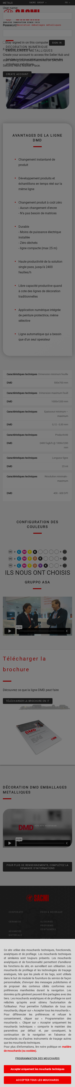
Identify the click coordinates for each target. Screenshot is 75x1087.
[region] (37, 1013)
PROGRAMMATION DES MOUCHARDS (37, 1058)
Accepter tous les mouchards (37, 1080)
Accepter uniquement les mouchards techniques (37, 1069)
